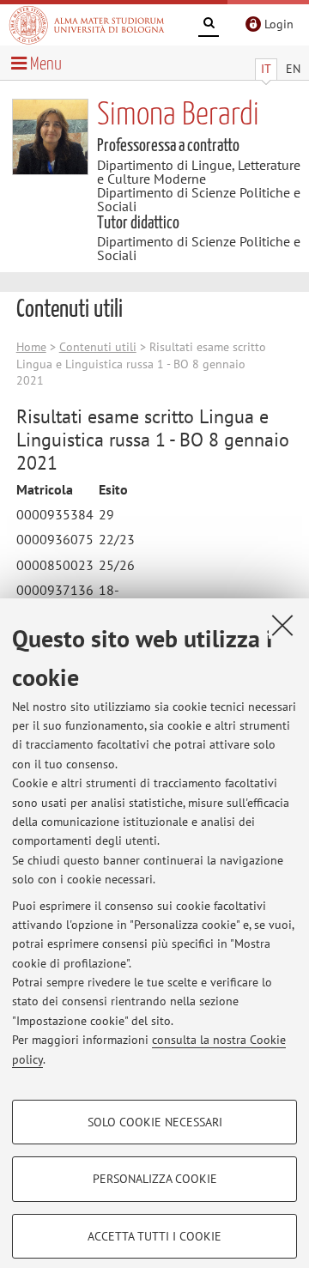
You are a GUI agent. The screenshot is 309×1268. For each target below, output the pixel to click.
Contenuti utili (97, 347)
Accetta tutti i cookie (154, 1236)
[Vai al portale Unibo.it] (87, 25)
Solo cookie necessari (155, 1122)
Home (31, 347)
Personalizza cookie (155, 1178)
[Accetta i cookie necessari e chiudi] (282, 625)
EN (293, 68)
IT (266, 68)
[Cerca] (208, 26)
